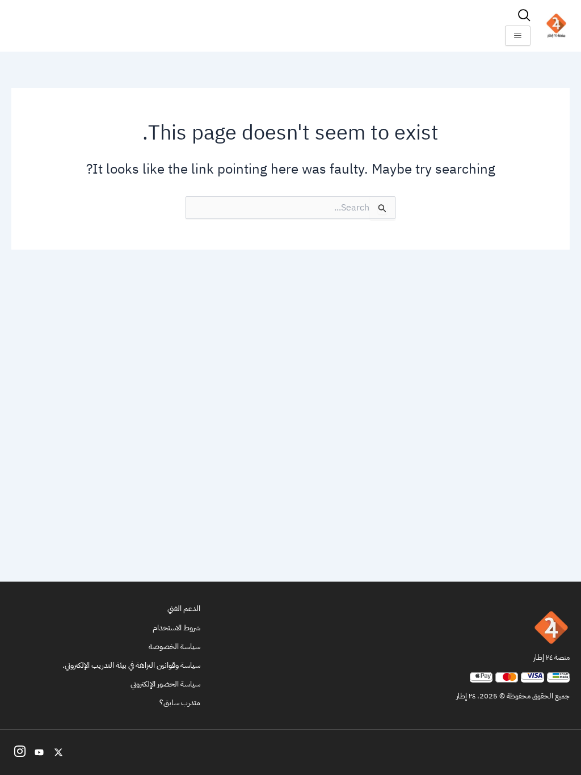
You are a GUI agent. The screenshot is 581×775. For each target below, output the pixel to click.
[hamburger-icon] (518, 36)
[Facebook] (19, 752)
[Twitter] (58, 752)
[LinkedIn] (39, 752)
